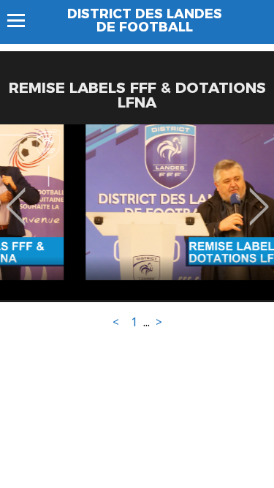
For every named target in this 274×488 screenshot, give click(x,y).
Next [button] (259, 196)
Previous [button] (15, 196)
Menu (23, 20)
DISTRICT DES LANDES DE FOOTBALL (144, 20)
